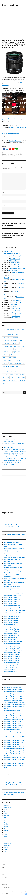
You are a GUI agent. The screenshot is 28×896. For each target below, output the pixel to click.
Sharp (5, 834)
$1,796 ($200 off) (16, 306)
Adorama (16, 127)
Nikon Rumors (14, 366)
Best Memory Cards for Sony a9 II (13, 723)
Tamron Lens (6, 380)
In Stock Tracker (14, 354)
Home (4, 857)
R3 (12, 599)
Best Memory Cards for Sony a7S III (13, 725)
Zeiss (5, 851)
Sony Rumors (21, 377)
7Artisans (6, 805)
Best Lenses (10, 332)
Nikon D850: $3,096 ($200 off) (12, 255)
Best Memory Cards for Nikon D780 (13, 742)
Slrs (18, 155)
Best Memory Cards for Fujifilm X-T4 (14, 748)
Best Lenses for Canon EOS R (11, 593)
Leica (5, 817)
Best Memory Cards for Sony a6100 (13, 716)
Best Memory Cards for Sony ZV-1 (13, 731)
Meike (5, 819)
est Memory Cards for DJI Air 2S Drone (14, 757)
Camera (18, 332)
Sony (5, 838)
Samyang (6, 832)
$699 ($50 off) (14, 304)
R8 (15, 702)
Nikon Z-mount (7, 369)
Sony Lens (13, 377)
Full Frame (5, 354)
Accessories (10, 329)
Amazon (11, 127)
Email (4, 199)
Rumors (6, 830)
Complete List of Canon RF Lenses (15, 534)
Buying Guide (7, 807)
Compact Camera (7, 346)
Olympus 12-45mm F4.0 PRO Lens (9, 155)
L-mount (22, 354)
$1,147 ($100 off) (16, 314)
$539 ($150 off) (16, 315)
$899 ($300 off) (17, 300)
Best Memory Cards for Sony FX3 (13, 727)
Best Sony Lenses (8, 447)
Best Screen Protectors (8, 792)
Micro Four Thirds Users (15, 140)
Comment (5, 171)
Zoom (21, 155)
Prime (11, 374)
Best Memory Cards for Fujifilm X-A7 (14, 752)
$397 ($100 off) (15, 317)
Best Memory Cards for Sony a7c (12, 729)
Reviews (4, 154)
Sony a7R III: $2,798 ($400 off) (12, 253)
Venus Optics (7, 845)
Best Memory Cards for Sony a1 (12, 717)
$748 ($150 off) (15, 264)
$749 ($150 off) (17, 302)
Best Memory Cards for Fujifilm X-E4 (14, 746)
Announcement (19, 329)
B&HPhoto (23, 127)
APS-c (4, 332)
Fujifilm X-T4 (16, 352)
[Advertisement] (14, 25)
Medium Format (11, 357)
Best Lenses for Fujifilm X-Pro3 (12, 652)
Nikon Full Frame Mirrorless (17, 363)
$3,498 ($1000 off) (13, 260)
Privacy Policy (14, 892)
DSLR (4, 349)
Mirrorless (20, 154)
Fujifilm (6, 813)
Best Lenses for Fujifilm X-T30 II (13, 650)
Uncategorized (7, 843)
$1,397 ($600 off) (15, 310)
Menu (23, 4)
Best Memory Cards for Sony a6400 (13, 714)
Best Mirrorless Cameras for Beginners (14, 449)
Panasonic (6, 824)
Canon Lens (6, 343)
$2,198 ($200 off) (15, 259)
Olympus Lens (17, 369)
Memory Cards (7, 360)
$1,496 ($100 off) (15, 308)
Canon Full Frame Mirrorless (10, 337)
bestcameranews (8, 152)
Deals (23, 346)
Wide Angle (21, 380)
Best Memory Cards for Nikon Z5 (12, 744)
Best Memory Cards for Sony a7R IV (13, 719)
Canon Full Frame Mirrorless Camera (12, 340)
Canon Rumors (15, 343)
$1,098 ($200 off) (15, 262)
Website (4, 205)
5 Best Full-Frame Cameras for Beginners (15, 451)
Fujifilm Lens (17, 349)
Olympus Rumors (12, 137)
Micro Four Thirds (13, 154)
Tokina (5, 841)
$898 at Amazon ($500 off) (17, 268)
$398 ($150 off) (15, 266)
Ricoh (5, 828)
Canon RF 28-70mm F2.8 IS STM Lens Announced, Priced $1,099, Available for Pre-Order (14, 455)
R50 (14, 697)
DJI (4, 811)
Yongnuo (6, 849)
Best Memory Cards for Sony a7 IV (13, 721)
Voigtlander (7, 847)
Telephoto (14, 380)
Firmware (9, 349)
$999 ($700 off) (16, 291)
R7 (14, 700)
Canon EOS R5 (7, 334)
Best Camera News (10, 5)
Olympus (21, 152)
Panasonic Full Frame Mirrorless (11, 372)
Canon (5, 809)
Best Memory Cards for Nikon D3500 (14, 740)
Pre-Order (5, 374)
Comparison (17, 346)
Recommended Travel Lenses (11, 542)
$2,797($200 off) (15, 312)
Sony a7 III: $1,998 (9, 251)
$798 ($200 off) (12, 270)
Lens (8, 154)
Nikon (5, 821)
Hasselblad (6, 815)
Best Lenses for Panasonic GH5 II (12, 590)
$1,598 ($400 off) (15, 257)
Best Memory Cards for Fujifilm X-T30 (14, 750)
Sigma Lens (17, 374)
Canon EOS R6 (16, 334)
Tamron (6, 840)
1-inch (4, 329)
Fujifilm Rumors (7, 352)
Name (4, 192)
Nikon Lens (6, 366)
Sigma (5, 836)
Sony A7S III (6, 377)
